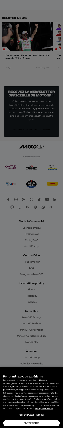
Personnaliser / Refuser (31, 415)
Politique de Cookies (44, 409)
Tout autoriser (31, 423)
